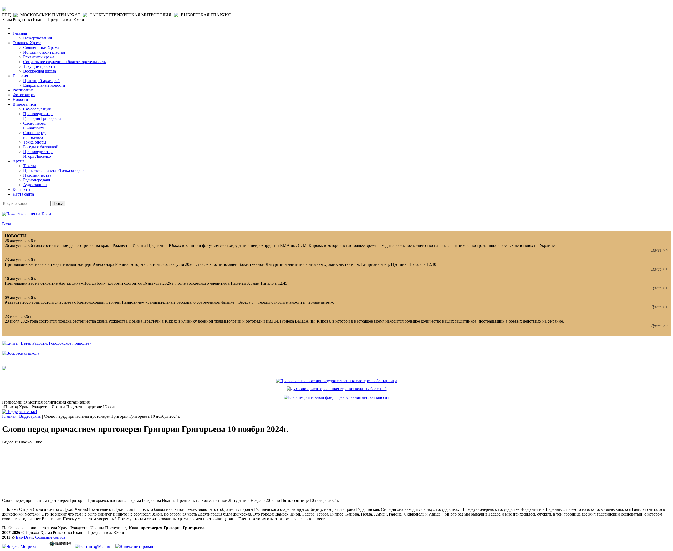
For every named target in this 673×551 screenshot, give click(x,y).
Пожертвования (37, 38)
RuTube (20, 442)
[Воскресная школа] (20, 353)
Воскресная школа (39, 71)
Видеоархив (30, 416)
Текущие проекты (39, 66)
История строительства (44, 52)
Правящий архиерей (41, 80)
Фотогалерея (24, 95)
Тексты (29, 166)
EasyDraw (24, 537)
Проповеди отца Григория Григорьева (42, 116)
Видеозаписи (24, 104)
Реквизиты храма (38, 57)
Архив (18, 161)
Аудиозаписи (35, 184)
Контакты (21, 189)
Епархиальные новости (44, 85)
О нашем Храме (27, 42)
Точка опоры (34, 142)
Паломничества (37, 175)
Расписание (23, 90)
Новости (20, 99)
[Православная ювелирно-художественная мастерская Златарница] (336, 381)
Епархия (20, 76)
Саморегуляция (37, 109)
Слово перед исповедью (34, 135)
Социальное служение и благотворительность (64, 61)
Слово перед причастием (34, 125)
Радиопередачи (36, 180)
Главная (20, 33)
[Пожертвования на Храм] (26, 214)
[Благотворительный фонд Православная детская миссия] (336, 397)
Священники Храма (41, 47)
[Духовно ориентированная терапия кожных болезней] (337, 388)
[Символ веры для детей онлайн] (4, 369)
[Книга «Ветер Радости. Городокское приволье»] (46, 343)
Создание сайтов (50, 537)
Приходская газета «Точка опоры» (54, 170)
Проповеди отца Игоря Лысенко (38, 154)
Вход (6, 224)
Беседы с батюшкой (40, 147)
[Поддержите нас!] (19, 411)
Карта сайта (23, 194)
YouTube (34, 442)
